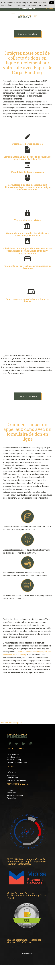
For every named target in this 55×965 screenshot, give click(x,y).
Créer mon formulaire (27, 34)
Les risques (11, 775)
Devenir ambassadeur (15, 796)
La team (10, 790)
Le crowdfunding (13, 754)
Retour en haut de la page (11, 723)
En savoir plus (42, 5)
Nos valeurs (11, 793)
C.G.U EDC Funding (14, 760)
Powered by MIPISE (27, 954)
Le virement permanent (16, 780)
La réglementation (13, 757)
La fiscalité (11, 772)
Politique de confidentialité (17, 762)
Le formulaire (12, 778)
